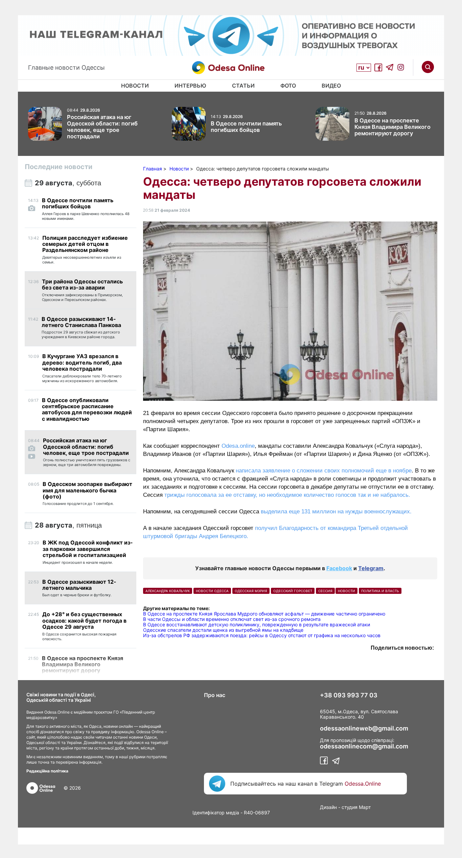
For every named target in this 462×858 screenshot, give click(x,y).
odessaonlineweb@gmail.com (364, 728)
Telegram (371, 568)
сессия (325, 591)
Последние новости (58, 167)
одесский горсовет (292, 591)
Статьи (243, 85)
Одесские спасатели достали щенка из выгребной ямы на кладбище (223, 630)
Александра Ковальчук (167, 591)
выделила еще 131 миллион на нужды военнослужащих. (336, 511)
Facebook (339, 568)
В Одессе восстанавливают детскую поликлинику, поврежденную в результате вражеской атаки (256, 624)
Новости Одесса (212, 591)
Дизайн (328, 807)
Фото (288, 85)
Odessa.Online (363, 783)
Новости (135, 85)
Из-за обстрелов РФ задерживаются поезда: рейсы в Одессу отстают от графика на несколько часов (261, 635)
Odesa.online (238, 446)
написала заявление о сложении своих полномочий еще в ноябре (324, 470)
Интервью (190, 85)
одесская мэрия (251, 591)
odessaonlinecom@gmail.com (364, 746)
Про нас (214, 695)
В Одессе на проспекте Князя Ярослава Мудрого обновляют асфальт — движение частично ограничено (264, 614)
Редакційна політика (47, 770)
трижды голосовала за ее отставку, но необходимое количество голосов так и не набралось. (287, 495)
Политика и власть (380, 591)
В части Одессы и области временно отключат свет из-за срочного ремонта (232, 619)
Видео (331, 85)
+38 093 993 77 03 (348, 695)
